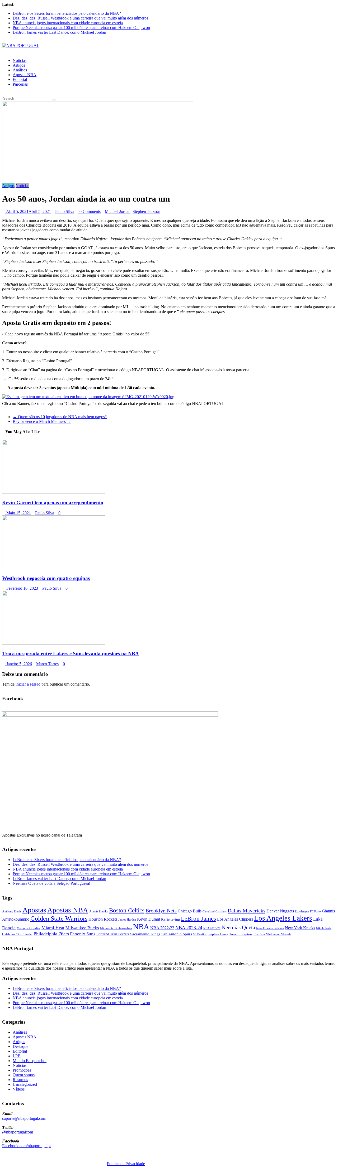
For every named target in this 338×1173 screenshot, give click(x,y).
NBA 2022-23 (162, 928)
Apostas (34, 910)
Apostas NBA (24, 74)
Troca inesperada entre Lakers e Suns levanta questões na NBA (70, 653)
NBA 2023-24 (188, 927)
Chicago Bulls (189, 910)
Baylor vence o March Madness (42, 421)
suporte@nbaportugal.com (24, 1118)
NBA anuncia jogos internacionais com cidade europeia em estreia (68, 23)
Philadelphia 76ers (51, 933)
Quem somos (24, 1075)
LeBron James (198, 918)
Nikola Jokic (323, 928)
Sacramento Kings (145, 934)
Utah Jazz (259, 934)
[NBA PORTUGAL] (20, 45)
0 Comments (89, 211)
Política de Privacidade (126, 1163)
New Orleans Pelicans (270, 928)
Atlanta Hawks (98, 911)
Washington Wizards (278, 934)
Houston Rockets (102, 919)
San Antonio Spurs (176, 934)
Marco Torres (47, 664)
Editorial (20, 79)
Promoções (22, 1070)
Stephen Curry (218, 934)
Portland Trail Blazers (112, 934)
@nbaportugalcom (17, 1132)
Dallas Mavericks (246, 910)
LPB (17, 1056)
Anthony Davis (11, 911)
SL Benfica (199, 934)
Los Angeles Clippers (235, 919)
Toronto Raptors (240, 934)
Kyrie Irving (170, 919)
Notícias (19, 60)
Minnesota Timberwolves (116, 928)
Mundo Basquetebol (29, 1060)
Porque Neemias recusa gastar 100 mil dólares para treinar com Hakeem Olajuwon (81, 27)
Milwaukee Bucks (82, 927)
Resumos (20, 1079)
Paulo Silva (64, 211)
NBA (141, 926)
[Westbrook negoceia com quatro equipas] (53, 568)
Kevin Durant (148, 919)
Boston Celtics (126, 910)
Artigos (19, 65)
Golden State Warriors (58, 918)
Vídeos (19, 1089)
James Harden (127, 919)
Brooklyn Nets (161, 910)
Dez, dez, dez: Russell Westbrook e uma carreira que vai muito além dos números (80, 18)
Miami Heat (52, 927)
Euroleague (302, 911)
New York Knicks (300, 928)
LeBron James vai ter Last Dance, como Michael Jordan (59, 32)
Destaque (20, 1046)
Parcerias (20, 84)
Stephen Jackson (146, 211)
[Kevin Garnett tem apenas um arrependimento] (53, 492)
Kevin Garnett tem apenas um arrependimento (52, 502)
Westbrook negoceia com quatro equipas (46, 578)
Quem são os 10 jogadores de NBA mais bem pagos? (60, 416)
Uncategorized (25, 1084)
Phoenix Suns (82, 933)
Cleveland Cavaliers (215, 911)
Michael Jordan (117, 211)
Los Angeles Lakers (283, 918)
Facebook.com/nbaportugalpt (26, 1145)
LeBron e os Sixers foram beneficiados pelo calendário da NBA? (67, 13)
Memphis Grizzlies (28, 928)
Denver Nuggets (280, 911)
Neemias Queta (238, 927)
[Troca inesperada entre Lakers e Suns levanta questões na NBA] (53, 643)
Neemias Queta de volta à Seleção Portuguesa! (51, 883)
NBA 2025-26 (211, 928)
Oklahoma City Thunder (17, 934)
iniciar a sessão (28, 684)
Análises (20, 70)
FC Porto (315, 911)
